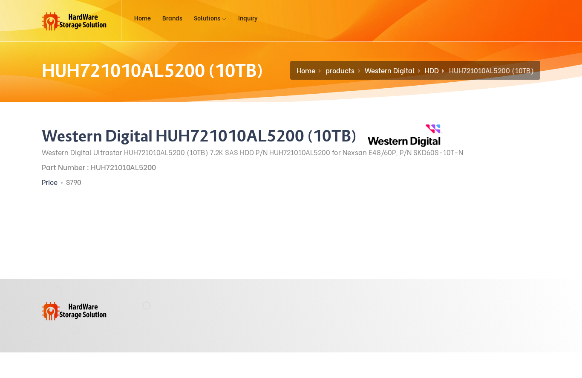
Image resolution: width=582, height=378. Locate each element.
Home (142, 17)
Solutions (208, 17)
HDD (432, 70)
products (340, 70)
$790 (73, 182)
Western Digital (390, 70)
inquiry (248, 17)
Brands (172, 17)
